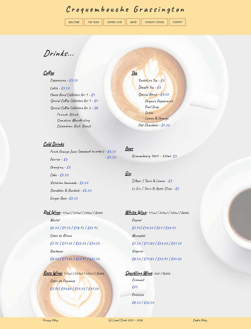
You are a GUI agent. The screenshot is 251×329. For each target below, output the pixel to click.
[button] (93, 22)
